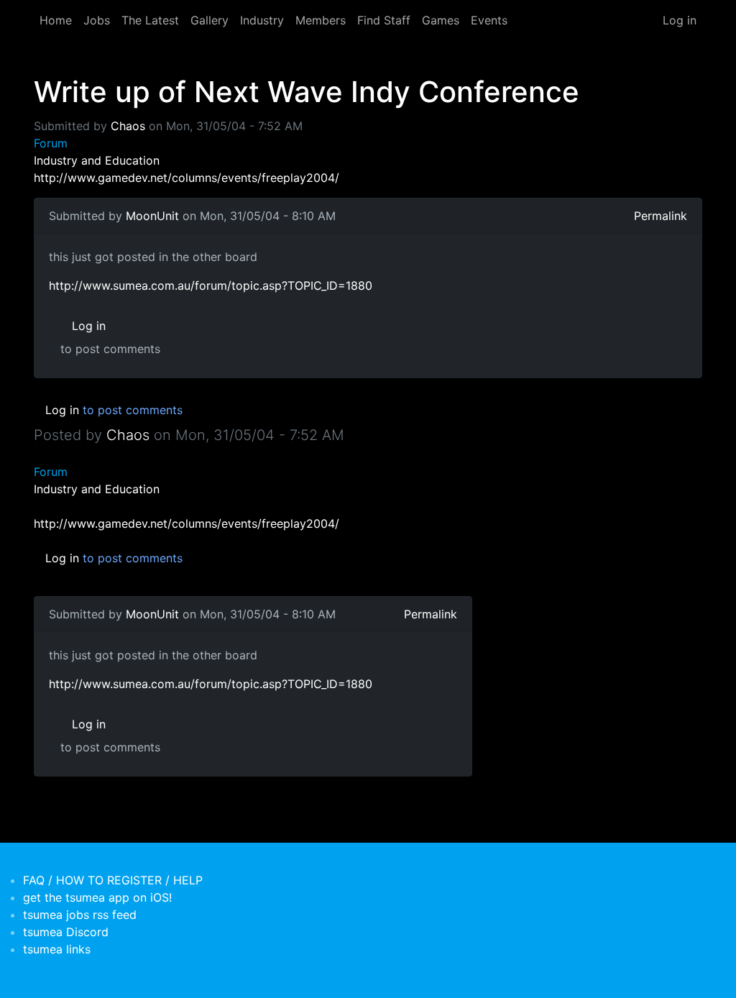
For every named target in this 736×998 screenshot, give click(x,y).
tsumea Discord (66, 932)
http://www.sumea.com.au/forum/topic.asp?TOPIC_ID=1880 (210, 285)
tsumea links (57, 949)
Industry (262, 20)
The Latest (150, 20)
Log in (679, 20)
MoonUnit (152, 216)
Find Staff (383, 20)
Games (440, 20)
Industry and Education (97, 160)
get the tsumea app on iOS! (97, 897)
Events (489, 20)
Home (56, 20)
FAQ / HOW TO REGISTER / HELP (113, 880)
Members (320, 20)
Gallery (209, 20)
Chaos (128, 126)
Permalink (660, 216)
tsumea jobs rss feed (80, 914)
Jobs (96, 20)
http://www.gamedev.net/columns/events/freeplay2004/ (186, 177)
